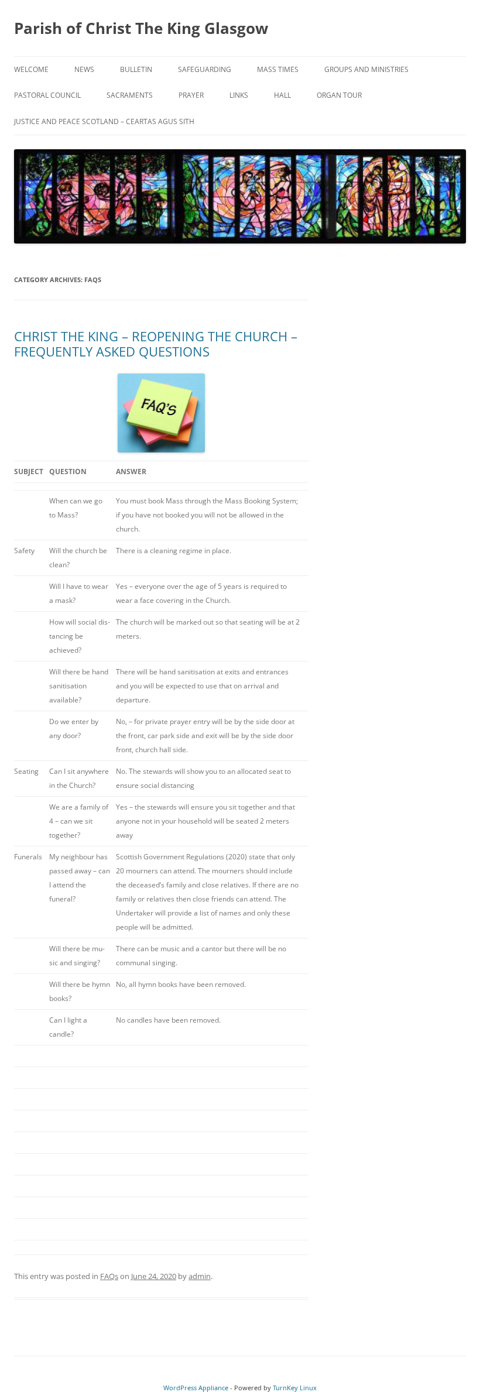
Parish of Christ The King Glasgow (141, 28)
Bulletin (136, 69)
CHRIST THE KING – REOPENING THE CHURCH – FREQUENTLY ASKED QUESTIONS (155, 343)
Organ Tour (339, 95)
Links (238, 95)
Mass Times (278, 69)
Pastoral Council (47, 95)
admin (199, 1276)
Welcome (31, 69)
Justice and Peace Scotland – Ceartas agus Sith (104, 121)
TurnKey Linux (295, 1387)
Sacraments (130, 95)
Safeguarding (204, 69)
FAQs (109, 1276)
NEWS (84, 69)
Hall (282, 95)
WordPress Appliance (195, 1387)
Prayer (191, 95)
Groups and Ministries (366, 69)
